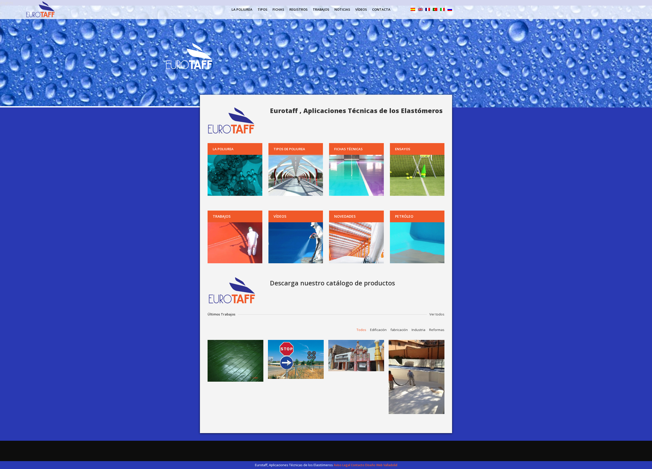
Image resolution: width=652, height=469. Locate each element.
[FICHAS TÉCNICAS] (356, 175)
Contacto (357, 465)
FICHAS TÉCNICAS (348, 149)
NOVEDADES (345, 216)
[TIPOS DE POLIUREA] (295, 175)
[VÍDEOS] (295, 242)
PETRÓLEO (404, 216)
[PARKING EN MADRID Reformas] (235, 361)
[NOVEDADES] (356, 242)
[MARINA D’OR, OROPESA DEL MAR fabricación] (356, 355)
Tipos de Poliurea (289, 149)
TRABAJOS (221, 216)
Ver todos (436, 314)
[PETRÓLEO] (417, 242)
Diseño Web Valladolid (381, 465)
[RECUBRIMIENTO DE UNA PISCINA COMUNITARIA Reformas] (416, 377)
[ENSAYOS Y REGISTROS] (417, 175)
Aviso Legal (342, 465)
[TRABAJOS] (235, 242)
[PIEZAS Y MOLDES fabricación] (296, 359)
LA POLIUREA (223, 149)
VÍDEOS (280, 216)
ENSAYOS (402, 149)
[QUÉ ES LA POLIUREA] (235, 175)
